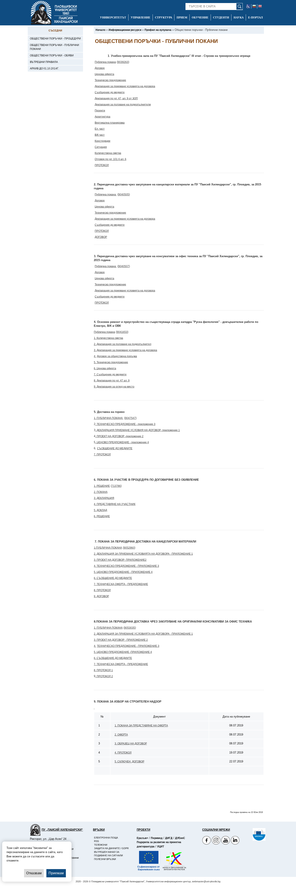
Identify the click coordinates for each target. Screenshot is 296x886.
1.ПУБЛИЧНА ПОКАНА (108, 547)
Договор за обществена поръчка (117, 356)
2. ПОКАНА (100, 492)
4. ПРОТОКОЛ (123, 752)
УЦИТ (160, 846)
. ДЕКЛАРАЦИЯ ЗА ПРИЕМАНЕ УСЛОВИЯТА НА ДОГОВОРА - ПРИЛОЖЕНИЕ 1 (144, 553)
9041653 (122, 331)
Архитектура (102, 116)
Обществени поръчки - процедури (55, 38)
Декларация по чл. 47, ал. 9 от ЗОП (116, 98)
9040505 (123, 194)
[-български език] (254, 6)
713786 (116, 485)
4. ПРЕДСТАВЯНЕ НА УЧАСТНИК (114, 504)
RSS (96, 841)
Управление (140, 17)
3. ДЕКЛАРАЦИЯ (104, 498)
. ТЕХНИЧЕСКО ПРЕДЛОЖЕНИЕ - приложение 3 (125, 424)
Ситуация (101, 147)
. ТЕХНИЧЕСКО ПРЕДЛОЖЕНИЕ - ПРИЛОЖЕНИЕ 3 (127, 565)
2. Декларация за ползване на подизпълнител (122, 344)
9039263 (123, 62)
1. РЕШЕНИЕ (102, 485)
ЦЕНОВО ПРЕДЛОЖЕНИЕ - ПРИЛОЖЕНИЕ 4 (124, 572)
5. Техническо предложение (111, 362)
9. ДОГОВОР (101, 596)
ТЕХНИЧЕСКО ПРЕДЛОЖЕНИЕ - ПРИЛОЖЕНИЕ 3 (128, 645)
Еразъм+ (142, 838)
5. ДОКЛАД (100, 510)
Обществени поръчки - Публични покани (54, 47)
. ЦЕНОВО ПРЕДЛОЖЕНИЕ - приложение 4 (122, 442)
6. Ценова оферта (105, 368)
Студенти (221, 17)
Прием (182, 17)
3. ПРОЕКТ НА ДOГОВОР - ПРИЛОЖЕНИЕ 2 (121, 639)
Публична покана (105, 62)
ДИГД (168, 838)
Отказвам (34, 873)
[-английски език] (260, 6)
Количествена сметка (108, 153)
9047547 (130, 418)
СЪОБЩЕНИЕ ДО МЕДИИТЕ (114, 448)
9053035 (129, 627)
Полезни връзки (105, 859)
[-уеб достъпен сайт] (248, 6)
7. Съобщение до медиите (110, 374)
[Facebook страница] (216, 841)
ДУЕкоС (180, 838)
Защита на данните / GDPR (111, 848)
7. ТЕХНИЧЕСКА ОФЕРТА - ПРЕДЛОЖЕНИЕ (121, 584)
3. (95, 559)
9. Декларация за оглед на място (114, 386)
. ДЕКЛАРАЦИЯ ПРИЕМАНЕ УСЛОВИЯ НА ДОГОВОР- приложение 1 (137, 430)
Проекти (100, 110)
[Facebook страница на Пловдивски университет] (206, 841)
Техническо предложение (110, 80)
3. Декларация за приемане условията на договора (125, 350)
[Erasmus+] (252, 834)
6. (95, 578)
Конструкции (102, 140)
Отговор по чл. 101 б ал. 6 (110, 159)
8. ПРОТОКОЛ (102, 590)
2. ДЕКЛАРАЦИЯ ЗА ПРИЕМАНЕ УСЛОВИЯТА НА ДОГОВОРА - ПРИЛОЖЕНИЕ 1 (143, 633)
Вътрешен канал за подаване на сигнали (108, 854)
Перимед (157, 838)
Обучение (200, 17)
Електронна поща (106, 837)
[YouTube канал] (225, 841)
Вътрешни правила (44, 62)
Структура (163, 17)
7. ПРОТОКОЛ (102, 454)
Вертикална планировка (110, 122)
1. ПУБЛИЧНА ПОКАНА (108, 418)
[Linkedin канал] (235, 841)
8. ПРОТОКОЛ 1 (103, 670)
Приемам (56, 873)
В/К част (100, 134)
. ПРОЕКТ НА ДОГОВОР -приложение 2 (119, 436)
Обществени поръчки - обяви (52, 55)
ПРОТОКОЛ (102, 165)
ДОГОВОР (101, 237)
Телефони (100, 844)
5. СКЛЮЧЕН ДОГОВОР (129, 761)
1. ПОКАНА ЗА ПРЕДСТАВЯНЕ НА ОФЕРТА (141, 725)
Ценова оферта (104, 74)
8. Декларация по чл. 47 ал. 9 (112, 380)
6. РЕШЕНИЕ (102, 516)
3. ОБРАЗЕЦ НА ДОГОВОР (131, 743)
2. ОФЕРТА (121, 734)
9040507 (123, 266)
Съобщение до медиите (110, 92)
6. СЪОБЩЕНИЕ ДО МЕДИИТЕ (113, 658)
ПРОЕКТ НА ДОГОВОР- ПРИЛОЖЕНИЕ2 (121, 559)
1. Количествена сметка (108, 338)
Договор (100, 68)
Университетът (113, 17)
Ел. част (100, 128)
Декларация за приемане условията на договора (125, 86)
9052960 (129, 547)
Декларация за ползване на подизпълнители (123, 104)
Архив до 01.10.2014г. (44, 68)
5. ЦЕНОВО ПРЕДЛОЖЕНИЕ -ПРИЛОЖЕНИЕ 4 (123, 652)
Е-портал (255, 17)
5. (95, 572)
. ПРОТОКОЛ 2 (104, 676)
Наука (239, 17)
